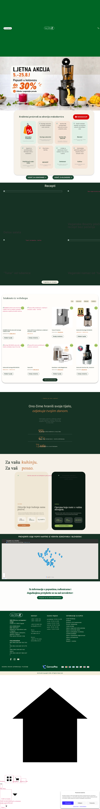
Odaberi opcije (8, 337)
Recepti (11, 803)
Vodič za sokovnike (5, 801)
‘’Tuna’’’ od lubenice (17, 273)
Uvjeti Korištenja (83, 806)
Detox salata (12, 232)
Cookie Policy (76, 806)
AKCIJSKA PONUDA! (28, 137)
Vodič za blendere (16, 801)
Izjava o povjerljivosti (72, 637)
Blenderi (79, 137)
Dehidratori (62, 161)
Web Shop (3, 788)
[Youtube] (18, 659)
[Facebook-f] (11, 659)
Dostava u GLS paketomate (73, 622)
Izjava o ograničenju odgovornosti (75, 635)
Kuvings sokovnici (45, 137)
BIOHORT (45, 162)
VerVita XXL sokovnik (62, 137)
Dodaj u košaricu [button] (33, 337)
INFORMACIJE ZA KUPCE (74, 616)
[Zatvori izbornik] (1, 786)
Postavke (92, 803)
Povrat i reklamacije (71, 624)
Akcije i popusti (4, 803)
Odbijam (80, 803)
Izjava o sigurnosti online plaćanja (75, 628)
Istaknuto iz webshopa (15, 298)
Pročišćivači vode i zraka (28, 162)
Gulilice (79, 161)
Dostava (68, 620)
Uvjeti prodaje (70, 626)
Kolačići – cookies (71, 641)
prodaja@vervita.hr (36, 626)
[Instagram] (14, 659)
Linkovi (68, 639)
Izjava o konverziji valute (73, 630)
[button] (2, 84)
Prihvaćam (68, 803)
